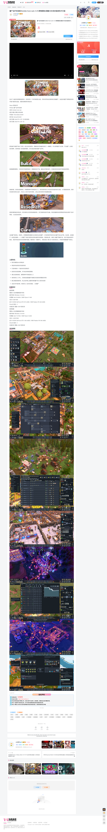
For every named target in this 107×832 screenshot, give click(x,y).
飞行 (92, 134)
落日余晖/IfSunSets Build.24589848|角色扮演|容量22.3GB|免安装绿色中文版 (92, 80)
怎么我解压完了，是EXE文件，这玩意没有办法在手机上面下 (90, 179)
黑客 (91, 130)
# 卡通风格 (29, 717)
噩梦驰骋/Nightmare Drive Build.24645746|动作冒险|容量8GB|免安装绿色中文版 (89, 38)
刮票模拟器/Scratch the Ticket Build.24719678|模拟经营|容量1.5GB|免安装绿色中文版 (89, 32)
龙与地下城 (81, 127)
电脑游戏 (14, 7)
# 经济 (41, 717)
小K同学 (15, 14)
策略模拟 (20, 712)
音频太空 (87, 136)
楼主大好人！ (84, 147)
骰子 (80, 134)
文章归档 (35, 822)
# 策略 (21, 714)
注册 (47, 787)
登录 (38, 787)
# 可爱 (36, 714)
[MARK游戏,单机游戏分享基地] (10, 819)
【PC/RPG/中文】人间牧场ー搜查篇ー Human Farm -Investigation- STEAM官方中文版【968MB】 (92, 109)
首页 (9, 7)
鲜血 (80, 132)
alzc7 (83, 145)
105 (27, 744)
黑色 (80, 130)
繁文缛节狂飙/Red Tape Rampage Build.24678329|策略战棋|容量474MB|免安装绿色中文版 (89, 34)
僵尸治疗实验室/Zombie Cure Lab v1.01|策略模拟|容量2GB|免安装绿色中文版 (37, 11)
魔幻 (86, 132)
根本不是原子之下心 (86, 174)
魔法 (83, 132)
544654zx (84, 172)
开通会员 (101, 2)
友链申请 (29, 822)
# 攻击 (12, 719)
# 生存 (57, 714)
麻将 (94, 130)
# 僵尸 (46, 717)
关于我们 (45, 822)
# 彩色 (66, 714)
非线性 (80, 138)
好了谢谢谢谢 (84, 151)
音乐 (96, 136)
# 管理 (61, 714)
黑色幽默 (89, 127)
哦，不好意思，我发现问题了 (88, 184)
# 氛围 (31, 714)
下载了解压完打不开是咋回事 (88, 156)
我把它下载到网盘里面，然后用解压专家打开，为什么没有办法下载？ (90, 189)
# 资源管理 (17, 717)
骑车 (83, 134)
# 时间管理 (51, 717)
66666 (83, 169)
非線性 (84, 138)
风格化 (95, 134)
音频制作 (92, 136)
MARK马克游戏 (38, 824)
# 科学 (64, 717)
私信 (72, 14)
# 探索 (26, 714)
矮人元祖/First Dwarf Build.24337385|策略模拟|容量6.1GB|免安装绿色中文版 (92, 120)
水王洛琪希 (84, 150)
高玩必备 (90, 132)
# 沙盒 (71, 714)
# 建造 (12, 717)
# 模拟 (16, 714)
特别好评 (19, 7)
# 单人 (12, 714)
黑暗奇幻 (84, 130)
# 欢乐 (52, 714)
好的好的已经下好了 (86, 160)
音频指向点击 (81, 136)
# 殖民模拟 (69, 717)
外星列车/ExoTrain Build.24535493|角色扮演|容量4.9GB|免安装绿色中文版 (89, 30)
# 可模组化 (58, 717)
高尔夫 (94, 132)
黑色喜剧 (94, 127)
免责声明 (40, 822)
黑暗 (88, 130)
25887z (83, 176)
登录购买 (69, 36)
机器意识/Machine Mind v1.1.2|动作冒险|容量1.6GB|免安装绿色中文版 (89, 36)
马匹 (89, 134)
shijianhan (84, 168)
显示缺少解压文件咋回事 (87, 165)
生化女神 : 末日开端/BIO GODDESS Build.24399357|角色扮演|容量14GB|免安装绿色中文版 (92, 86)
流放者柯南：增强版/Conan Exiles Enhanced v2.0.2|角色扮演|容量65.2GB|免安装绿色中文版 (92, 104)
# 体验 (40, 714)
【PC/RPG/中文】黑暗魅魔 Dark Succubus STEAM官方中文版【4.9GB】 (92, 91)
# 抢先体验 (46, 714)
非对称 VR (89, 138)
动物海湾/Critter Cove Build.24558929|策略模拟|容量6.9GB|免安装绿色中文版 (92, 115)
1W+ (21, 744)
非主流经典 (94, 138)
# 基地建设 (35, 717)
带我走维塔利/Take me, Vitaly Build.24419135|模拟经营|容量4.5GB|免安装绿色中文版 (92, 98)
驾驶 (86, 134)
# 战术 (23, 717)
